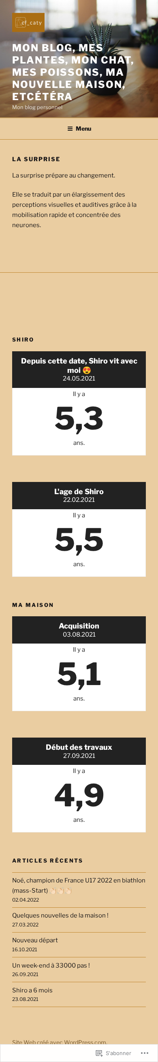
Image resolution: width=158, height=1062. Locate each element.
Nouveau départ (35, 940)
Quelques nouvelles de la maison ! (60, 915)
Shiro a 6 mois (32, 990)
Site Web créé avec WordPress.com (59, 1042)
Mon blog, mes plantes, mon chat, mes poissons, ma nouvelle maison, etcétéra (73, 72)
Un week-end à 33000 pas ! (51, 965)
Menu (83, 128)
